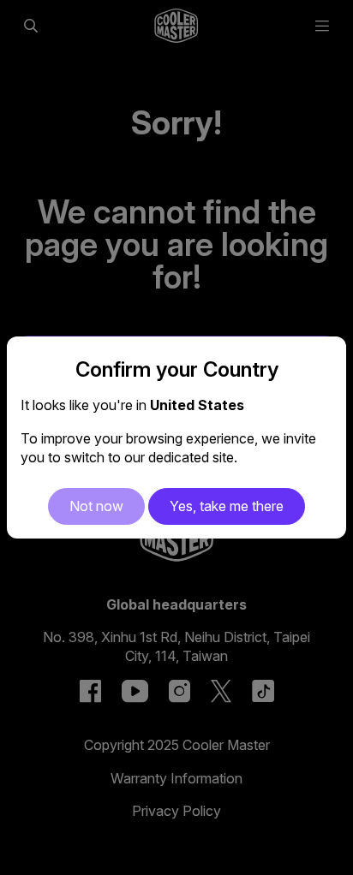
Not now (96, 506)
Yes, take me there (227, 506)
